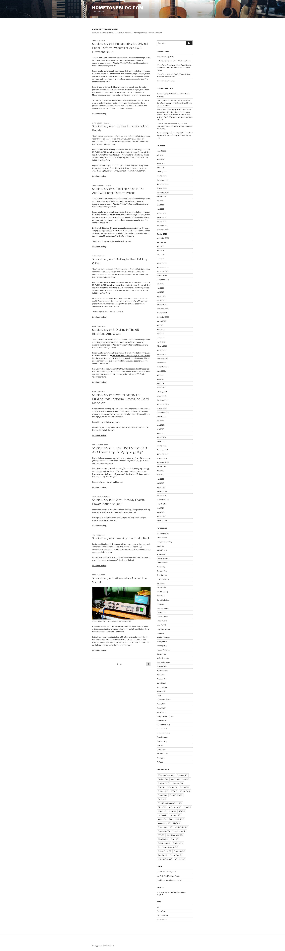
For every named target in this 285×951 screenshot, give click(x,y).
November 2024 (163, 230)
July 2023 (160, 284)
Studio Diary (161, 712)
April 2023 (160, 292)
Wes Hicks (180, 892)
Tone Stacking (162, 741)
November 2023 (163, 271)
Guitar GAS (161, 596)
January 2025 (161, 221)
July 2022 (160, 325)
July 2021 (160, 375)
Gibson (162, 807)
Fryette (162, 799)
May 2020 (160, 429)
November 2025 (163, 184)
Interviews (160, 604)
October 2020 (162, 408)
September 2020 (163, 412)
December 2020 (163, 400)
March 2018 (161, 516)
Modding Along (162, 646)
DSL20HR (185, 791)
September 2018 (163, 500)
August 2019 (161, 466)
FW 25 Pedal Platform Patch (170, 803)
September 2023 (163, 280)
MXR (176, 823)
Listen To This (161, 625)
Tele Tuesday (161, 720)
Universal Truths (162, 754)
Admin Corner (162, 538)
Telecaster (179, 851)
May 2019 (160, 479)
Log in (159, 907)
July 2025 (160, 201)
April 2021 (160, 383)
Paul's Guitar (164, 831)
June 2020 (160, 425)
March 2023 (161, 296)
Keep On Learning (163, 608)
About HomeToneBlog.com (166, 872)
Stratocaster (164, 843)
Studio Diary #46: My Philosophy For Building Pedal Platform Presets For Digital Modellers (120, 399)
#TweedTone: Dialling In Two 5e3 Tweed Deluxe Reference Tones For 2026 (175, 117)
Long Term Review (163, 629)
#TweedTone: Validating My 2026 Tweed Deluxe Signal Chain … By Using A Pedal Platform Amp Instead (174, 67)
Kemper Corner (162, 616)
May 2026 (160, 163)
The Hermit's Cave (163, 725)
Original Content (165, 827)
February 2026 (162, 172)
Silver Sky (163, 839)
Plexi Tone (160, 675)
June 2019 (160, 475)
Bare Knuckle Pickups (180, 779)
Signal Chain (161, 708)
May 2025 (160, 209)
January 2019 (161, 495)
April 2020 (160, 433)
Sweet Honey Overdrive (168, 847)
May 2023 (160, 288)
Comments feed (162, 915)
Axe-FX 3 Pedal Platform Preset (168, 876)
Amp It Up (160, 546)
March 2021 (161, 387)
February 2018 (162, 520)
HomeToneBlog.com (118, 7)
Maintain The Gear (163, 637)
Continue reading (99, 114)
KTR (182, 811)
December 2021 (162, 354)
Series (159, 695)
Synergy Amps (164, 851)
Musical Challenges (163, 650)
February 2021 (162, 392)
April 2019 (160, 483)
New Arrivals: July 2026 (165, 57)
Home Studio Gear (163, 600)
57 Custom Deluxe (166, 775)
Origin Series (181, 827)
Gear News (161, 583)
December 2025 (162, 180)
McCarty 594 (164, 823)
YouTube (160, 762)
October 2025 (162, 188)
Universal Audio (165, 859)
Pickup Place (161, 666)
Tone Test (160, 745)
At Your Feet (161, 554)
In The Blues (175, 807)
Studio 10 (178, 843)
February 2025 (162, 217)
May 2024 (160, 255)
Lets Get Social (162, 621)
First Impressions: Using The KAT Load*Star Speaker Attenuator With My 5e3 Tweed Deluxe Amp (175, 126)
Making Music (162, 641)
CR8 (174, 791)
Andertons (182, 775)
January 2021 (161, 396)
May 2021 (160, 379)
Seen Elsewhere (175, 835)
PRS (161, 835)
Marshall (179, 819)
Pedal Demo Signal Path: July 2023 (169, 880)
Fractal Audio (176, 795)
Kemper (162, 811)
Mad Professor (165, 819)
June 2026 (160, 159)
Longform (160, 633)
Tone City (163, 855)
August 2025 (161, 196)
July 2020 (160, 421)
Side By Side (161, 704)
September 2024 (163, 238)
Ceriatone (163, 791)
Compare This (162, 571)
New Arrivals (161, 654)
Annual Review (162, 550)
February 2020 (162, 441)
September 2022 (163, 317)
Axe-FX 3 (163, 779)
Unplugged (160, 758)
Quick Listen (161, 683)
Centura (184, 787)
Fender (162, 795)
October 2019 (162, 458)
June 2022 (160, 329)
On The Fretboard (163, 658)
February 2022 (162, 346)
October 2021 (162, 363)
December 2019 (162, 450)
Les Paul (162, 815)
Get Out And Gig (162, 592)
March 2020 (161, 437)
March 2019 (161, 487)
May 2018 (160, 508)
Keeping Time (161, 612)
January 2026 (161, 176)
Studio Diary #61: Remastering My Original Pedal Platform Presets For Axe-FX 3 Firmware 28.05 (120, 48)
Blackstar (177, 783)
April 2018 (160, 512)
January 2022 (161, 350)
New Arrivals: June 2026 (165, 81)
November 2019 (162, 454)
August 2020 (161, 417)
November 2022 (162, 309)
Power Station (179, 831)
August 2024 (161, 242)
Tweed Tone (161, 749)
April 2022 (160, 338)
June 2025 (160, 205)
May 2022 (160, 334)
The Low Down (162, 729)
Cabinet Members (163, 558)
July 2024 (160, 246)
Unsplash (160, 895)
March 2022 (161, 342)
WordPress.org (162, 919)
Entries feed (161, 911)
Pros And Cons (162, 679)
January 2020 (162, 446)
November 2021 (162, 358)
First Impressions (163, 579)
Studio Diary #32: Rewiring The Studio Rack (121, 538)
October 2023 (162, 275)
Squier (174, 839)
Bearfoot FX (164, 783)
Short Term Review (163, 700)
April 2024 (160, 259)
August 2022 (161, 321)
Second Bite (161, 691)
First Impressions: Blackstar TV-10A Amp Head (173, 61)
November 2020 (163, 404)
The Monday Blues (163, 733)
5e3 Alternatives (163, 534)
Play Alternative (162, 670)
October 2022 (162, 313)
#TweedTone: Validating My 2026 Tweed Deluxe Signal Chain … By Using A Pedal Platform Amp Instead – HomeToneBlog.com (174, 112)
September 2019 (163, 462)
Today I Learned (162, 737)
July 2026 (160, 155)
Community (161, 567)
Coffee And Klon (162, 563)
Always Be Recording (164, 542)
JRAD (187, 807)
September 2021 (163, 367)
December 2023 (162, 267)
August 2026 (161, 151)
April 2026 (160, 167)
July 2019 (160, 471)
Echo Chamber (162, 575)
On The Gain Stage (163, 662)
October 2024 (162, 234)
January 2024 (161, 263)
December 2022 (162, 304)
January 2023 (161, 300)
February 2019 (162, 491)
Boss (161, 787)
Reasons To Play (162, 687)
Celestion (172, 787)
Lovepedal (175, 815)
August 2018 (161, 504)
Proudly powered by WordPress (103, 946)
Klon (172, 811)
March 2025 (161, 213)
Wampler (180, 859)
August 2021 (161, 371)
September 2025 (163, 192)
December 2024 (162, 226)
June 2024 (160, 250)
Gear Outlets (161, 588)
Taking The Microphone (165, 716)
